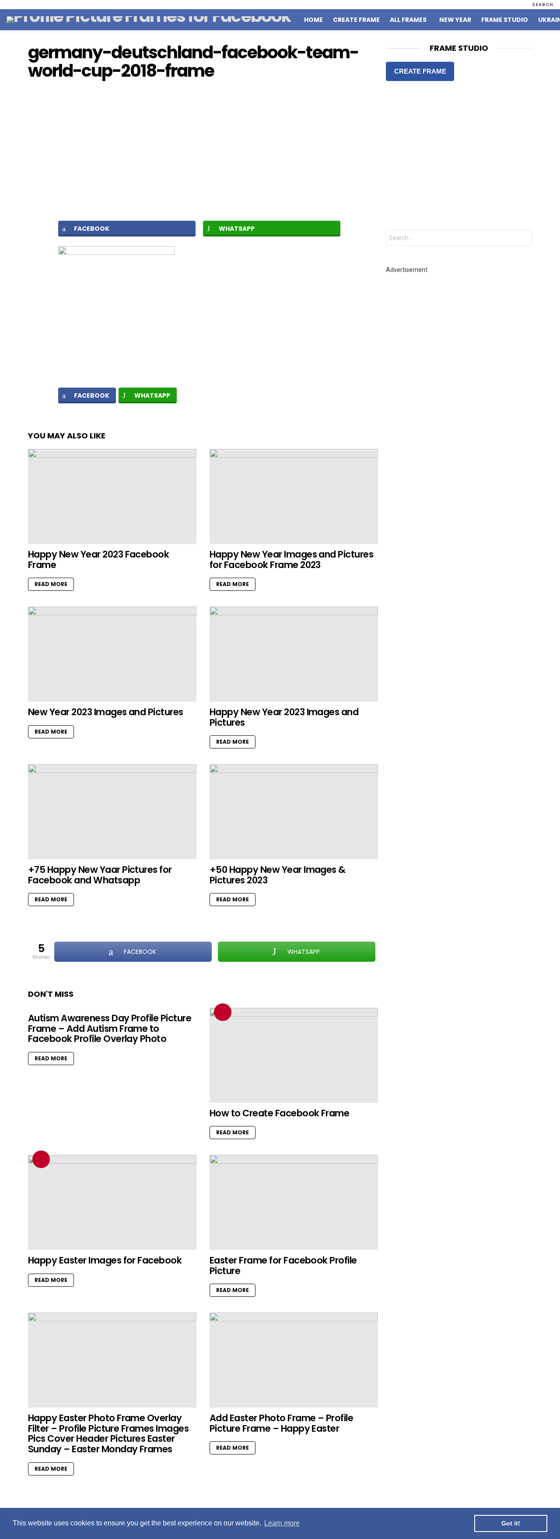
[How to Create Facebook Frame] (294, 1055)
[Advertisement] (203, 150)
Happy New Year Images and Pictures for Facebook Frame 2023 (291, 559)
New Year (455, 19)
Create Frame (356, 19)
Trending (222, 1012)
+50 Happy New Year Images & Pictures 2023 (278, 874)
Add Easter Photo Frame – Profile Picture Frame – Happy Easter (281, 1423)
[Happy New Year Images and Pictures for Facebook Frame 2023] (294, 496)
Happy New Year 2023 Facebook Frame (98, 559)
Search (523, 239)
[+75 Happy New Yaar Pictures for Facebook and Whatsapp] (112, 811)
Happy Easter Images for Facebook (105, 1260)
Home (313, 19)
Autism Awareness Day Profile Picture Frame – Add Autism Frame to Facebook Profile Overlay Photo (109, 1028)
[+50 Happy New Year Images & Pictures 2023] (294, 811)
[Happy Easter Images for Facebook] (112, 1202)
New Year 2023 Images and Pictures (105, 712)
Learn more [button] (282, 1523)
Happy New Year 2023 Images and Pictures (284, 717)
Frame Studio (504, 19)
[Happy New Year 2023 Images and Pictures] (294, 654)
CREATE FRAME (420, 71)
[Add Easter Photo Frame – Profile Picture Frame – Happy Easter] (294, 1360)
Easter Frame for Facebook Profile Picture (283, 1265)
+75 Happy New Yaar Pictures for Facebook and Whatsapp (100, 874)
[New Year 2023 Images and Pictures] (112, 654)
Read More (51, 584)
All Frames (408, 19)
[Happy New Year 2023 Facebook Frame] (112, 496)
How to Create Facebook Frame (279, 1113)
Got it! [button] (510, 1523)
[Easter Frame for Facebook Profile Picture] (294, 1202)
